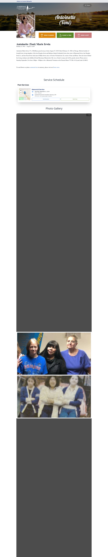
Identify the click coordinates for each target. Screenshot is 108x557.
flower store (56, 67)
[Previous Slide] (19, 375)
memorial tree (34, 67)
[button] (25, 92)
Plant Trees (75, 99)
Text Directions (46, 99)
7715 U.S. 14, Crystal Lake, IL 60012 (43, 96)
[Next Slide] (89, 375)
